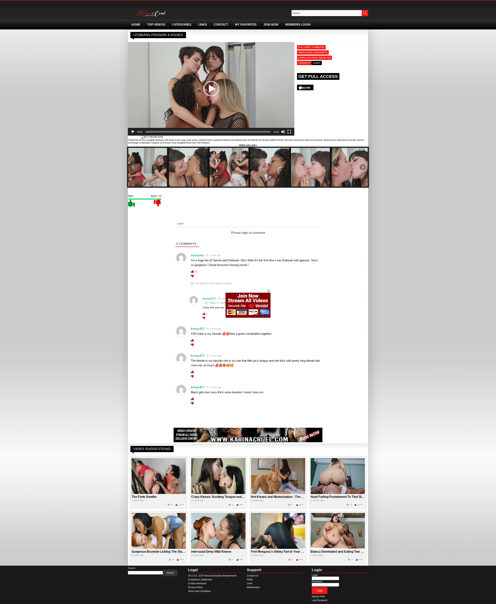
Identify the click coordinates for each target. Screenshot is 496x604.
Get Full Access (318, 76)
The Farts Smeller (144, 496)
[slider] (208, 132)
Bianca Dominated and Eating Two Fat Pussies (344, 551)
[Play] (133, 132)
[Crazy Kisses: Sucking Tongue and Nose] (218, 493)
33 (232, 504)
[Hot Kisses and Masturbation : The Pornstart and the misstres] (278, 493)
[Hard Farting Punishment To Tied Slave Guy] (338, 493)
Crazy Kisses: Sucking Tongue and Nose (220, 496)
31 (292, 504)
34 (171, 504)
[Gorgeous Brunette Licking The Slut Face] (159, 548)
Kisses (316, 63)
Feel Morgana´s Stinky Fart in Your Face (279, 551)
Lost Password (319, 600)
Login (180, 223)
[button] (211, 88)
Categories (181, 24)
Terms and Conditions (199, 591)
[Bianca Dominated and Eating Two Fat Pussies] (338, 548)
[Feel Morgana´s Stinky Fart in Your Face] (278, 548)
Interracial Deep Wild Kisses (211, 551)
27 (232, 559)
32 (350, 504)
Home (135, 24)
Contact (221, 24)
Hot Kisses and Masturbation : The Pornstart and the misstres (295, 496)
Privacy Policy (195, 587)
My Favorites (246, 24)
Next (363, 167)
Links (202, 24)
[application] (211, 89)
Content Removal (197, 583)
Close (268, 291)
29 (352, 559)
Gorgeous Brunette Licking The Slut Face (161, 551)
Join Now (271, 24)
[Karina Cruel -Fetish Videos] (149, 16)
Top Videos (156, 24)
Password (317, 581)
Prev (133, 167)
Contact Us (252, 575)
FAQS (250, 579)
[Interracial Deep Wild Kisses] (218, 548)
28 (173, 559)
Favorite (305, 87)
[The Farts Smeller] (159, 493)
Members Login (297, 24)
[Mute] (283, 132)
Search (131, 568)
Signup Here (318, 596)
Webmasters (253, 587)
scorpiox (225, 302)
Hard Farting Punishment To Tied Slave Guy (342, 496)
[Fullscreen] (289, 132)
